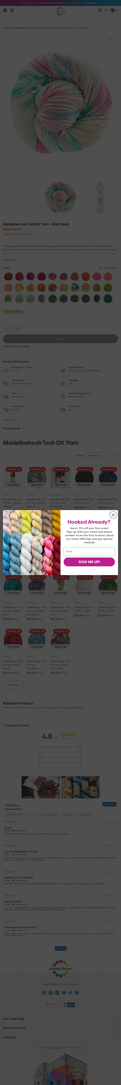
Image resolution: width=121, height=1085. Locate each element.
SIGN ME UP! (89, 562)
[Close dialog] (113, 515)
